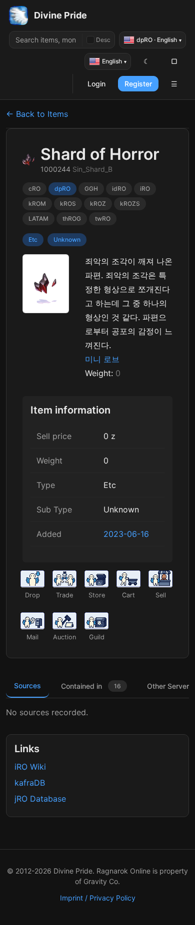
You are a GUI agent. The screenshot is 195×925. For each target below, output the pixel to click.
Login (97, 83)
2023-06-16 (126, 534)
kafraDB (29, 783)
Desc (103, 39)
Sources (27, 685)
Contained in (91, 686)
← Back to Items (37, 114)
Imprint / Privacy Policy (98, 898)
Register (138, 83)
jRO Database (40, 799)
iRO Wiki (30, 767)
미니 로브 (102, 359)
